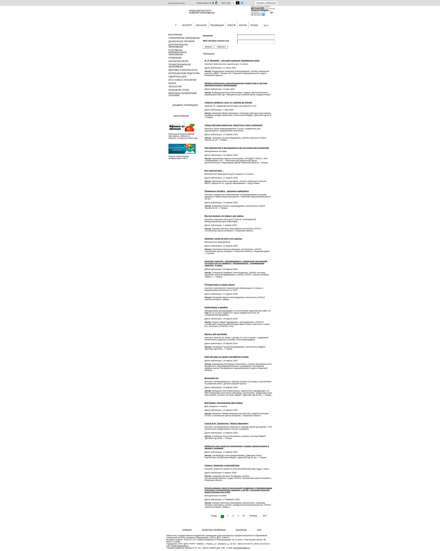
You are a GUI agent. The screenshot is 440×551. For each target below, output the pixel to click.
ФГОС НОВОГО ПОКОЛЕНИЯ (182, 79)
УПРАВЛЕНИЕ (175, 57)
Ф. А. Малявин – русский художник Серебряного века (232, 60)
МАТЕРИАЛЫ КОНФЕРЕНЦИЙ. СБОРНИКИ (182, 94)
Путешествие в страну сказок (220, 285)
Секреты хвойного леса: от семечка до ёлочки (228, 102)
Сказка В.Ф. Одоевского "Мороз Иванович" (227, 423)
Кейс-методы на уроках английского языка (227, 357)
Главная (187, 530)
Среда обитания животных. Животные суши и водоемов (234, 125)
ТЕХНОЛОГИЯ (175, 86)
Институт (187, 25)
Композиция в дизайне (216, 307)
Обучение (201, 25)
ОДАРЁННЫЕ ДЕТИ (177, 76)
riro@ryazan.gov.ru (179, 546)
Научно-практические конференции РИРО (178, 157)
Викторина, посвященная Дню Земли (224, 403)
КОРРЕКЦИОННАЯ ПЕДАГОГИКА (183, 73)
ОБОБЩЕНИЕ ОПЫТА (178, 89)
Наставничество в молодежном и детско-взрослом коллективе (237, 148)
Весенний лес (212, 378)
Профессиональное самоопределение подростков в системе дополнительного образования (236, 84)
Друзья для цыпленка (216, 334)
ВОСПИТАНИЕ (175, 34)
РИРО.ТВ (231, 25)
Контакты (241, 530)
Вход (266, 25)
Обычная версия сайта (176, 3)
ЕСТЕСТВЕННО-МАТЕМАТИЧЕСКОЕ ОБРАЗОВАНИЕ (177, 52)
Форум (243, 25)
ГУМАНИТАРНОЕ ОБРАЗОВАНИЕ (184, 38)
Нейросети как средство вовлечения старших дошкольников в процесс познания (237, 447)
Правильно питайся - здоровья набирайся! (227, 191)
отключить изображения (266, 3)
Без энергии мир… (214, 170)
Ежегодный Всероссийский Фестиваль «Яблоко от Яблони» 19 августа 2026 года (183, 136)
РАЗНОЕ (172, 83)
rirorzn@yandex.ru (241, 548)
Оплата (254, 25)
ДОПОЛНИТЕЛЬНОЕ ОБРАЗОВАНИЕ (178, 45)
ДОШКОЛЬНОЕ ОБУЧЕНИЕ (181, 41)
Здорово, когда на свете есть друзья (223, 238)
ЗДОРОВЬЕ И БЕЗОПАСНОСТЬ (183, 70)
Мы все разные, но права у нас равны (224, 216)
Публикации (217, 25)
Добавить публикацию (185, 105)
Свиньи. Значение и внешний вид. (222, 465)
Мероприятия (181, 116)
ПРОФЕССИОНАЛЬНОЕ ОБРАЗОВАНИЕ (179, 65)
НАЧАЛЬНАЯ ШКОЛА (178, 61)
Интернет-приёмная (214, 530)
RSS (259, 530)
